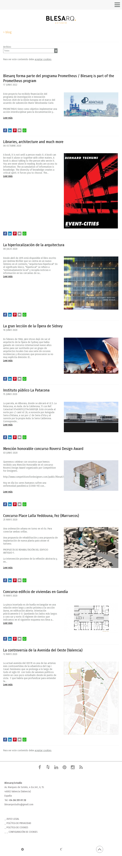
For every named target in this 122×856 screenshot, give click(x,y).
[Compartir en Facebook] (5, 130)
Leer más (8, 117)
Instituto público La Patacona (26, 390)
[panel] (22, 849)
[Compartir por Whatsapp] (24, 130)
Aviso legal (13, 818)
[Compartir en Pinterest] (15, 130)
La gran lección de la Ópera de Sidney (33, 326)
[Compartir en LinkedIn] (10, 130)
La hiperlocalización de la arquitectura (33, 245)
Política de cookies (17, 827)
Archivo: (7, 46)
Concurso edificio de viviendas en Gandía (35, 592)
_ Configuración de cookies (22, 831)
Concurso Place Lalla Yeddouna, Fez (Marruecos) (41, 515)
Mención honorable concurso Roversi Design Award (43, 448)
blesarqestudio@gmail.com (18, 804)
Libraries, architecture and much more (33, 142)
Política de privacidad (19, 823)
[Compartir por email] (19, 130)
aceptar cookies (43, 59)
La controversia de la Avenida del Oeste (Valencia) (42, 650)
